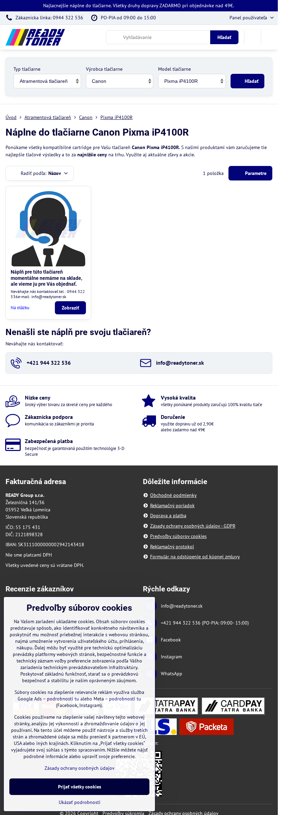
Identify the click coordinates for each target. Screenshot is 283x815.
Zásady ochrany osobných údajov (80, 768)
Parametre (255, 173)
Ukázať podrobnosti (79, 802)
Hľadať (224, 37)
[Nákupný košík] (252, 37)
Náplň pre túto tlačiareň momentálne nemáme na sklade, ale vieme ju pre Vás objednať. (46, 278)
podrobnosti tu (63, 699)
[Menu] (269, 37)
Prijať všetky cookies (79, 787)
